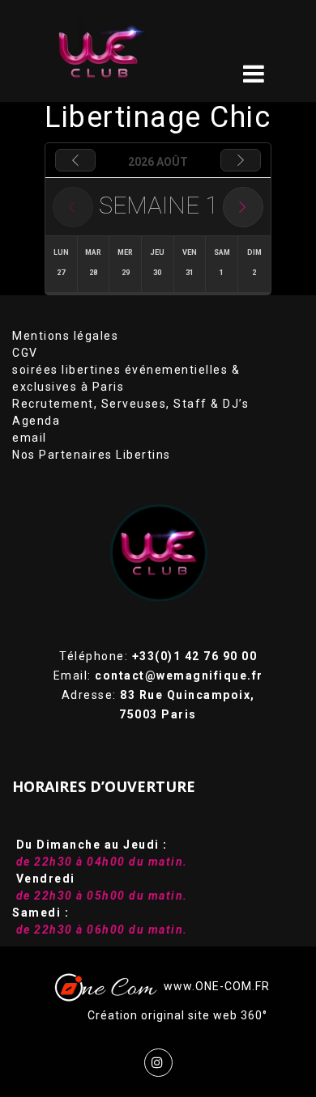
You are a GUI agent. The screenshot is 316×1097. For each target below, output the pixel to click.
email (29, 437)
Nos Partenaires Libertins (91, 454)
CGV (25, 352)
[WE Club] (123, 51)
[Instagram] (158, 1062)
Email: (158, 675)
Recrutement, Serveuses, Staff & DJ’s (130, 403)
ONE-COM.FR (232, 986)
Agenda (36, 420)
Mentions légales (65, 335)
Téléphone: (158, 656)
